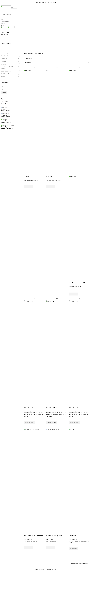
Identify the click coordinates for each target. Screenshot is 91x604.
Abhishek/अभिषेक (5, 115)
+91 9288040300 (51, 2)
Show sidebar (29, 58)
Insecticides (4, 64)
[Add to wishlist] (25, 183)
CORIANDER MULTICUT (77, 283)
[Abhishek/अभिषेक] (5, 113)
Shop (48, 556)
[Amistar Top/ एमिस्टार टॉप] (7, 125)
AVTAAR (3, 109)
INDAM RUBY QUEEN (54, 536)
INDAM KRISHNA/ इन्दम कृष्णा (33, 536)
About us (49, 562)
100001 (26, 177)
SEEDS (3, 76)
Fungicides (4, 58)
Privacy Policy (27, 556)
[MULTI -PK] (4, 101)
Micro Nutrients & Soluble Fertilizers (7, 67)
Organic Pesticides (6, 71)
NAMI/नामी (3, 121)
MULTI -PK (4, 103)
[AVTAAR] (4, 107)
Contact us (49, 559)
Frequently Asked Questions (31, 554)
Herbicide (3, 61)
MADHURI (72, 536)
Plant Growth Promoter (7, 73)
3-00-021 (49, 177)
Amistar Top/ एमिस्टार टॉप (7, 126)
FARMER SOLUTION (45, 38)
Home (25, 53)
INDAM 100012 (29, 407)
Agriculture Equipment (6, 56)
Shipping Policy (28, 564)
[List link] (11, 557)
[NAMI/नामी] (4, 119)
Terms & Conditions (29, 559)
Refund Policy (27, 562)
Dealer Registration (45, 40)
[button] (28, 186)
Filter (4, 92)
